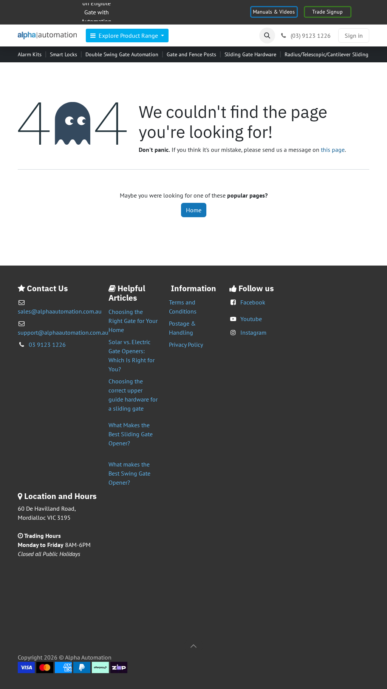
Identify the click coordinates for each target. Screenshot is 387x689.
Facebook (252, 302)
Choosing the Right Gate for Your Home (133, 321)
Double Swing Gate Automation (121, 54)
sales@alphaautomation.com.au (60, 311)
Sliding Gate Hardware (250, 54)
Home (193, 210)
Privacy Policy (186, 344)
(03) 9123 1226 (310, 35)
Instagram (253, 332)
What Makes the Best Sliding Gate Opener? (130, 434)
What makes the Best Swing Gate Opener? (129, 473)
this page (333, 149)
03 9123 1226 (47, 344)
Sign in (354, 35)
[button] (267, 35)
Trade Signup (327, 11)
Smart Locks (63, 54)
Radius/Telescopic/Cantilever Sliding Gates (334, 54)
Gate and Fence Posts (191, 54)
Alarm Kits (30, 54)
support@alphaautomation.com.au (63, 332)
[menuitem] (127, 35)
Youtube (251, 319)
